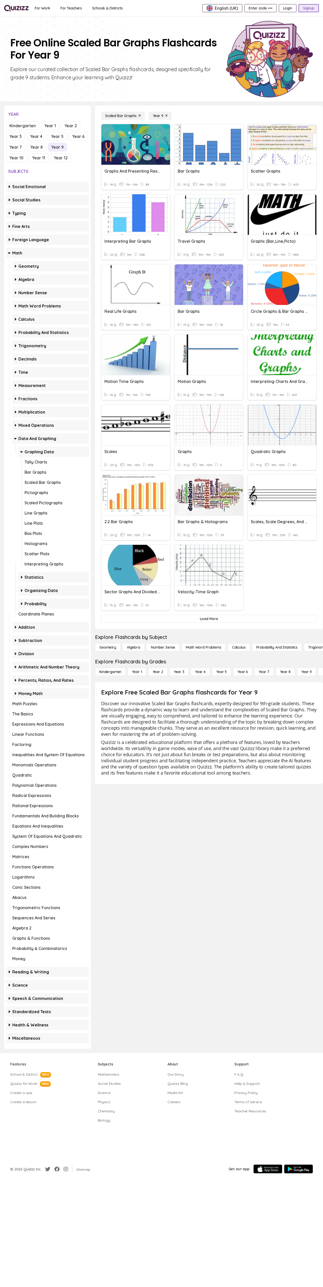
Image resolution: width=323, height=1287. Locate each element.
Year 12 (61, 157)
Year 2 (71, 125)
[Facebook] (56, 1169)
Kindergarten (22, 125)
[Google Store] (298, 1169)
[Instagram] (66, 1169)
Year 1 (50, 125)
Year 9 (57, 147)
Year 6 (78, 136)
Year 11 (38, 157)
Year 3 (15, 136)
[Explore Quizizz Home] (16, 8)
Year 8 (36, 147)
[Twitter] (47, 1169)
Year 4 (36, 136)
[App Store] (268, 1169)
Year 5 (57, 136)
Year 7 (15, 147)
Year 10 (16, 157)
